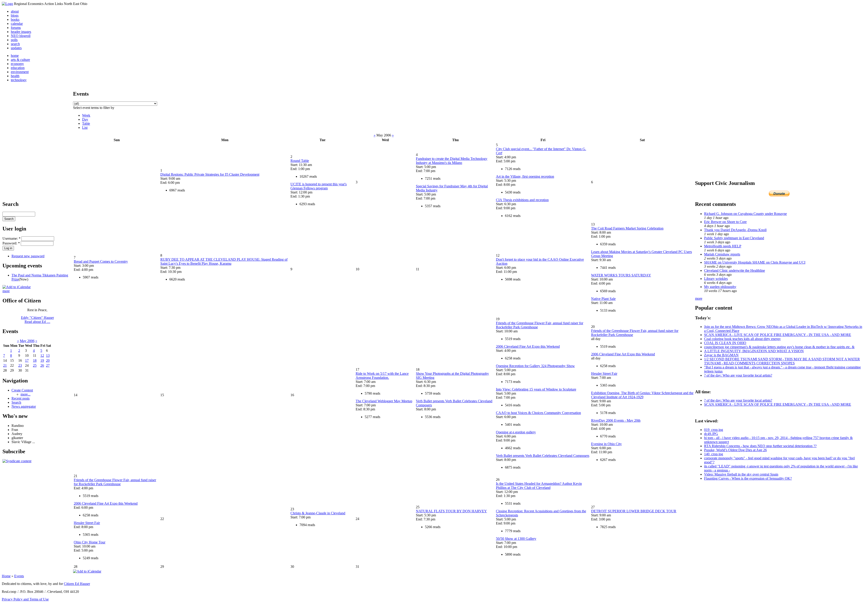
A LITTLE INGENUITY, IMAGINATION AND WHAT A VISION (754, 351)
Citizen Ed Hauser (77, 584)
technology (19, 80)
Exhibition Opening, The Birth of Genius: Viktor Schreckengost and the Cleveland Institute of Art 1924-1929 (642, 395)
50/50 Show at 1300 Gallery (516, 539)
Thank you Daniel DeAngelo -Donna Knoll (735, 230)
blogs (14, 15)
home (15, 56)
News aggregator (24, 406)
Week (86, 115)
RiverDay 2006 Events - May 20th (615, 420)
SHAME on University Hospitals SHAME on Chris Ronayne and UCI (754, 262)
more (6, 291)
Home (6, 576)
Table (86, 123)
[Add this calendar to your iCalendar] (16, 287)
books (15, 19)
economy (17, 64)
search (15, 44)
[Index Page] (7, 4)
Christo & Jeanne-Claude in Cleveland (317, 513)
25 (35, 365)
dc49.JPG (711, 434)
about (15, 11)
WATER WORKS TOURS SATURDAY (621, 275)
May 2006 (27, 341)
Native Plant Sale (603, 299)
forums (16, 28)
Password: (11, 243)
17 (27, 360)
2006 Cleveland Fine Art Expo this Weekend (528, 346)
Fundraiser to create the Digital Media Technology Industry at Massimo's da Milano (451, 161)
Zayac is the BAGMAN (721, 355)
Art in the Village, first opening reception (525, 176)
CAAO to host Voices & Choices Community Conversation (538, 413)
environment (20, 72)
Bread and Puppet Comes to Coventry (101, 261)
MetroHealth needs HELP (722, 246)
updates (16, 48)
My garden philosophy (720, 287)
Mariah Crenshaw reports (722, 254)
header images (21, 32)
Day (85, 119)
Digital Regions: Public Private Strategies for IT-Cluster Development (209, 174)
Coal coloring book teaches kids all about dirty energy (742, 339)
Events (19, 576)
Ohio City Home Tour (89, 542)
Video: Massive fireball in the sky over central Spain (741, 474)
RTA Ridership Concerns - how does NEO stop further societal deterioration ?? (760, 446)
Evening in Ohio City (606, 444)
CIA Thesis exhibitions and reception (522, 200)
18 (35, 360)
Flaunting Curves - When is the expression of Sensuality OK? (748, 478)
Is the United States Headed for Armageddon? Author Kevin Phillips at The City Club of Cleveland (539, 486)
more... (25, 394)
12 (42, 355)
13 (48, 355)
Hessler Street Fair (604, 373)
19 (42, 360)
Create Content (22, 390)
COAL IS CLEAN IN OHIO (725, 343)
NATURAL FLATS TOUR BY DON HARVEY (451, 511)
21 (5, 365)
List (85, 127)
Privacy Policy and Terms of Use (25, 599)
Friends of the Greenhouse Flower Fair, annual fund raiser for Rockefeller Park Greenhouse (115, 482)
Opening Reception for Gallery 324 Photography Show (535, 366)
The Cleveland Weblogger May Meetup (384, 401)
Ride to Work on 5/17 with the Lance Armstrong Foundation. (382, 376)
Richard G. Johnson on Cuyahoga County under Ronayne (745, 214)
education (18, 68)
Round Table (299, 161)
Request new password (28, 256)
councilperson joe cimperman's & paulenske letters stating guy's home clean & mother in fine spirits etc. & (779, 347)
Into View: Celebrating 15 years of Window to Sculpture (536, 389)
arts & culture (20, 60)
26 (42, 365)
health (15, 76)
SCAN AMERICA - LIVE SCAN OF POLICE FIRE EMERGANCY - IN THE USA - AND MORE (777, 335)
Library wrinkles (716, 279)
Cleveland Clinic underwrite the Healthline (734, 270)
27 (48, 365)
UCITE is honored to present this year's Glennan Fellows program (318, 186)
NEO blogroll (20, 36)
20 (48, 360)
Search (16, 402)
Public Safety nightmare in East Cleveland (734, 238)
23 (20, 365)
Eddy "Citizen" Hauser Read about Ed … (37, 320)
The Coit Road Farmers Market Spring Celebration (627, 228)
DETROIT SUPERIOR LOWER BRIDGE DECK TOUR (633, 511)
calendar (17, 23)
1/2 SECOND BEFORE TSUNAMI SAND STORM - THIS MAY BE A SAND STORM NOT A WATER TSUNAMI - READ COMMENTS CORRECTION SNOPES (782, 361)
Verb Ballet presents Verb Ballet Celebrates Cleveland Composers (542, 456)
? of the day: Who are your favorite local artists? (738, 375)
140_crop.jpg (713, 454)
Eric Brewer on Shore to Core (725, 222)
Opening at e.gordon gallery (516, 432)
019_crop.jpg (713, 430)
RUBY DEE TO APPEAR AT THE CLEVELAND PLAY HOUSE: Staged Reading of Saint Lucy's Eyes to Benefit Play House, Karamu (224, 261)
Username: (11, 238)
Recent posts (21, 398)
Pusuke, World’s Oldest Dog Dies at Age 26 (735, 450)
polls (14, 40)
